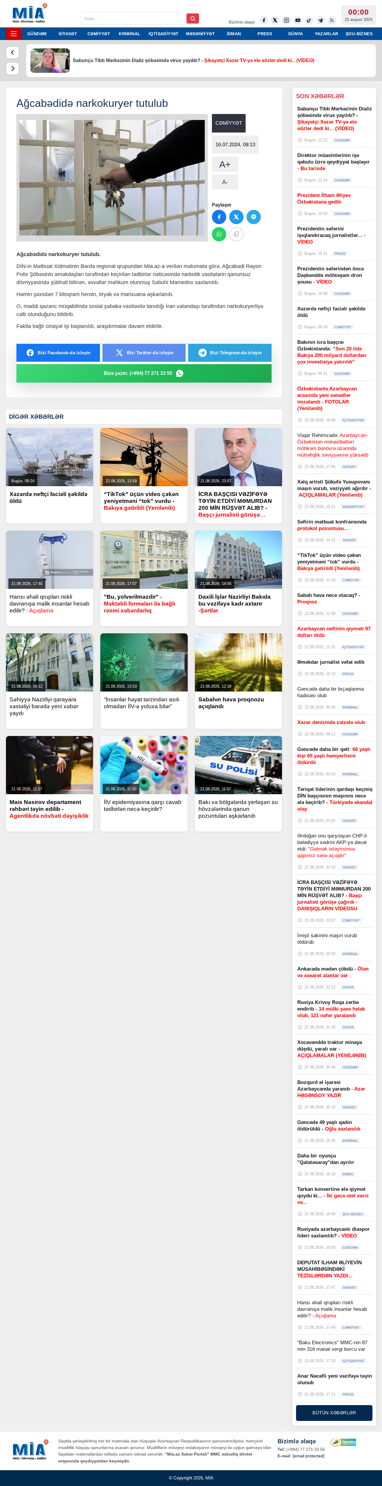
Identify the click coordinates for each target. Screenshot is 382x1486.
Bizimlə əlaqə (242, 21)
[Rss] (331, 20)
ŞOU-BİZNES (359, 33)
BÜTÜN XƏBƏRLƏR (334, 1412)
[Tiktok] (309, 20)
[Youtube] (297, 20)
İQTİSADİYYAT (164, 33)
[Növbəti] (12, 68)
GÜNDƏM (37, 33)
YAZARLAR (326, 33)
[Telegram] (320, 20)
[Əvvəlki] (12, 52)
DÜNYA (295, 33)
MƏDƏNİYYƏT (200, 33)
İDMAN (234, 33)
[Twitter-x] (275, 20)
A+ (225, 164)
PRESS (265, 33)
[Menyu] (13, 33)
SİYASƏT (67, 33)
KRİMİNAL (129, 33)
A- (225, 182)
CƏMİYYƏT (98, 33)
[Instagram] (286, 20)
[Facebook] (263, 20)
